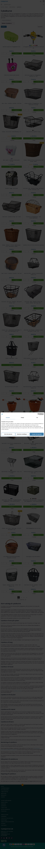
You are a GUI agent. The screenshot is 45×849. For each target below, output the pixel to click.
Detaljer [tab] (22, 417)
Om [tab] (37, 417)
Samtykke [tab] (8, 417)
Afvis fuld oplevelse (8, 434)
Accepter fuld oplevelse (37, 434)
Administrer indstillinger (22, 434)
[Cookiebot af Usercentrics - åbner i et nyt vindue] (38, 414)
